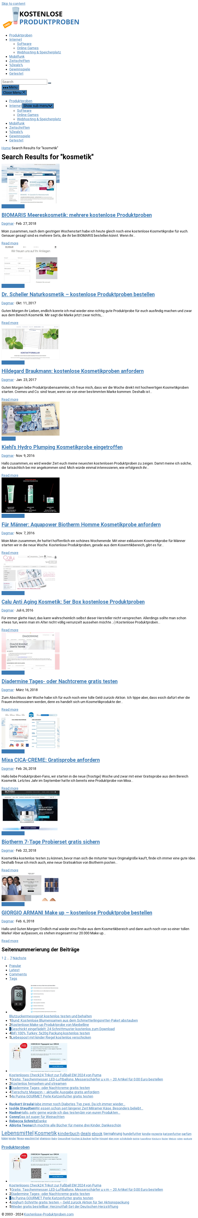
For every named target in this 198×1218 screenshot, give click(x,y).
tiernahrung (112, 1133)
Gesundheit (64, 1138)
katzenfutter (172, 1134)
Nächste (19, 958)
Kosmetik (45, 1133)
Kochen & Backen (81, 1138)
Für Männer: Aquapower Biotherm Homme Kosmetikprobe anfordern (81, 525)
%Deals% (16, 132)
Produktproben (20, 101)
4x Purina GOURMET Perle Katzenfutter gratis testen (52, 1096)
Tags (13, 978)
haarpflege (145, 1138)
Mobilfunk (17, 123)
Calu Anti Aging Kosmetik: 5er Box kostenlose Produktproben (73, 602)
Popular (15, 966)
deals (85, 1133)
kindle (146, 1134)
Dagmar (8, 223)
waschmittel (32, 1138)
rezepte (156, 1134)
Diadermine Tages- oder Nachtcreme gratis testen (60, 681)
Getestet (16, 140)
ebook (97, 1133)
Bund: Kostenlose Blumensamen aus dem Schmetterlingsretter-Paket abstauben (74, 1020)
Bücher (165, 1138)
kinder (12, 1138)
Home (6, 148)
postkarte (187, 1138)
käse (5, 1138)
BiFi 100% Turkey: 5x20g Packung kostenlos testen (50, 1033)
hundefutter (132, 1134)
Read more (10, 243)
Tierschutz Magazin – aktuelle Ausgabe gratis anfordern (55, 1092)
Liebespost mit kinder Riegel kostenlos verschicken (51, 1037)
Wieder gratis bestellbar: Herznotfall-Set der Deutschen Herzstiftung (64, 1206)
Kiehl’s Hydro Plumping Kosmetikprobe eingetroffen (62, 447)
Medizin (172, 1138)
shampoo (45, 1138)
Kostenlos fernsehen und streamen (39, 1083)
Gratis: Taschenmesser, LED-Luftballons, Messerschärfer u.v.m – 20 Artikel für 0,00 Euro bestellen (87, 1079)
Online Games (28, 115)
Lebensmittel (18, 1133)
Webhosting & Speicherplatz (39, 119)
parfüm (186, 1134)
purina (136, 1138)
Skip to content (13, 4)
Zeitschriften (19, 128)
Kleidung (156, 1138)
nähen (180, 1138)
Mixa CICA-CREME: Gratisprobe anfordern (51, 760)
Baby (54, 1138)
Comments (18, 974)
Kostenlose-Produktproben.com (49, 1214)
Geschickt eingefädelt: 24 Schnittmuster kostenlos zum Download (63, 1029)
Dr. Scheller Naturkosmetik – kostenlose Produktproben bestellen (78, 294)
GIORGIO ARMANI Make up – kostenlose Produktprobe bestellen (77, 913)
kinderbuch (69, 1133)
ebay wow (114, 1138)
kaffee (95, 1138)
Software (24, 111)
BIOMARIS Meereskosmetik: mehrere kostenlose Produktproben (77, 215)
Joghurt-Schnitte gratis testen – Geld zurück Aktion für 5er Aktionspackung (70, 1202)
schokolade (126, 1138)
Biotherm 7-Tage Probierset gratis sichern (51, 842)
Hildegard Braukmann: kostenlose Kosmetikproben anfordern (73, 371)
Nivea (20, 1138)
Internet (15, 106)
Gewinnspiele (19, 136)
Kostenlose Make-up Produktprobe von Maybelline (50, 1025)
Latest (14, 970)
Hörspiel (103, 1138)
